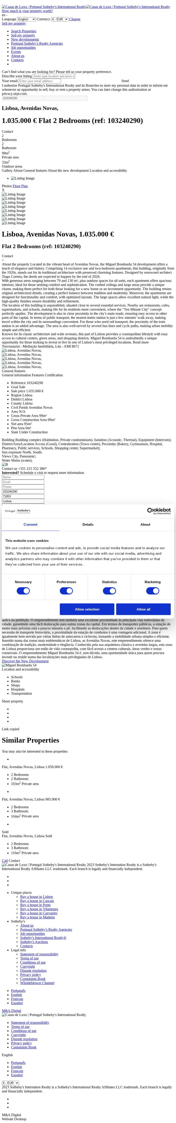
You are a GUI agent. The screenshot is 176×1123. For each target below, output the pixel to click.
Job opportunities (23, 47)
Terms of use (29, 958)
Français (17, 999)
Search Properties (23, 31)
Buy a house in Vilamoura (39, 909)
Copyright (27, 966)
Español (17, 1003)
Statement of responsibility (39, 954)
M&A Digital (11, 1011)
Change (74, 19)
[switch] (66, 591)
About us (17, 56)
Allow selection (87, 609)
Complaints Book (33, 979)
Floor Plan (20, 186)
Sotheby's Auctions (34, 942)
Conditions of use (33, 962)
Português (18, 991)
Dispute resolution (33, 970)
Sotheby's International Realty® (43, 938)
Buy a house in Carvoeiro (38, 913)
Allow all (143, 609)
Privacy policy (30, 975)
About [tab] (145, 524)
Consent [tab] (30, 524)
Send (125, 81)
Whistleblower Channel (37, 983)
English (16, 995)
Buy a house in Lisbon (36, 897)
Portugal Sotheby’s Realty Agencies (37, 43)
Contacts (17, 60)
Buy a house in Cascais (37, 901)
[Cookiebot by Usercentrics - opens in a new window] (151, 511)
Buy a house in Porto (35, 905)
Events (16, 52)
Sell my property (14, 23)
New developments (25, 39)
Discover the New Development (25, 661)
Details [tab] (88, 524)
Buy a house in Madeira (37, 917)
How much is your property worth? (27, 11)
